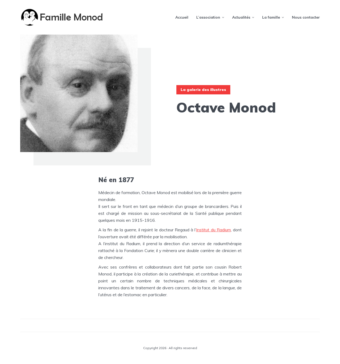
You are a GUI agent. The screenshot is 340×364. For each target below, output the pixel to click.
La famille (271, 17)
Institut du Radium (213, 229)
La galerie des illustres (203, 89)
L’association (208, 17)
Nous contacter (306, 17)
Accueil (181, 17)
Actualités (241, 17)
